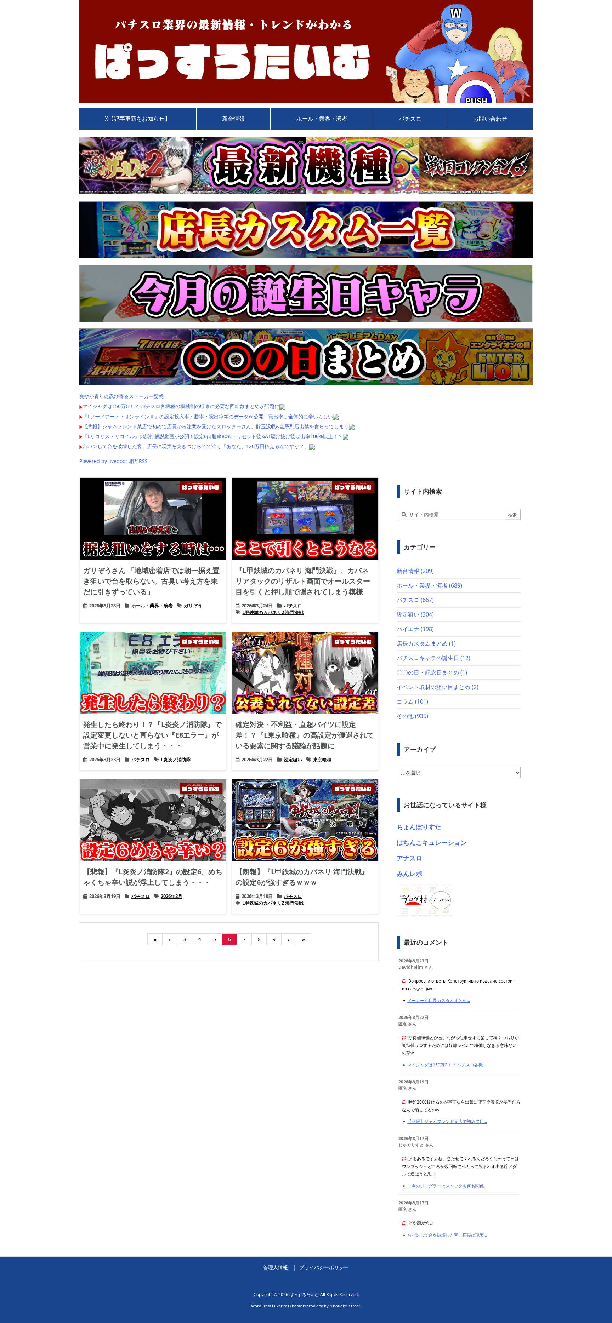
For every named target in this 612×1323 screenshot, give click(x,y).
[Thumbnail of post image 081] (305, 820)
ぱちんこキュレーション (432, 842)
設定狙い (293, 759)
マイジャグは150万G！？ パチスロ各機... (446, 1065)
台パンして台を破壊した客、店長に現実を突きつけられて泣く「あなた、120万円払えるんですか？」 (196, 446)
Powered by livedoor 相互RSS (113, 461)
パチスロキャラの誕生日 (433, 658)
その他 (412, 716)
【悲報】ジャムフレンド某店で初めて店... (447, 1121)
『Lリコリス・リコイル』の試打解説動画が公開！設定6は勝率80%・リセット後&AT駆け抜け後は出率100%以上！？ (213, 436)
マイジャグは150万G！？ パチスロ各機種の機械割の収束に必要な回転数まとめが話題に (181, 406)
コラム (412, 701)
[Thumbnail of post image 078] (153, 820)
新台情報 (415, 571)
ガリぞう (193, 605)
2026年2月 (171, 896)
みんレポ (409, 873)
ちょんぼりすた (419, 827)
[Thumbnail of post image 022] (153, 673)
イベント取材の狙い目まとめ (437, 687)
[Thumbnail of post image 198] (305, 673)
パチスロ (293, 605)
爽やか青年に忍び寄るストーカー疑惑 (121, 396)
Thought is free (344, 1305)
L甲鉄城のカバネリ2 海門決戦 (273, 612)
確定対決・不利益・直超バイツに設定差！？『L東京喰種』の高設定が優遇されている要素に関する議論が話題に (305, 735)
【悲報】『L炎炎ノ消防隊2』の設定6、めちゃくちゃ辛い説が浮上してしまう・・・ (152, 877)
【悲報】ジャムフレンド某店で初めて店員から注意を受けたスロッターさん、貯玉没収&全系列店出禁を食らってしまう (216, 426)
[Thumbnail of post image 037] (305, 518)
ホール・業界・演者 (152, 605)
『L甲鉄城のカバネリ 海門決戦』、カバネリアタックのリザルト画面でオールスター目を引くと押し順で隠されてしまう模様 (303, 581)
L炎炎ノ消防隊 (176, 759)
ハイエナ (415, 629)
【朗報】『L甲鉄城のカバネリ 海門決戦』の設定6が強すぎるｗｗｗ (302, 877)
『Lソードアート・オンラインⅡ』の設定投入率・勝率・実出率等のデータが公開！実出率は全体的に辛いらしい (208, 416)
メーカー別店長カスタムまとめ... (438, 1000)
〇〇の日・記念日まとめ (432, 672)
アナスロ (409, 858)
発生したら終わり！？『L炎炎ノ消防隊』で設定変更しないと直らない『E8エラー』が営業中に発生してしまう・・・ (152, 735)
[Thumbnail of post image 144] (153, 518)
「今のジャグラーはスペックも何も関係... (447, 1186)
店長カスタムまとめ (426, 643)
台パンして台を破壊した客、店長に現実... (447, 1235)
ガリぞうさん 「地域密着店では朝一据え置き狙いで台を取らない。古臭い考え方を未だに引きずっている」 (151, 581)
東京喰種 (322, 759)
